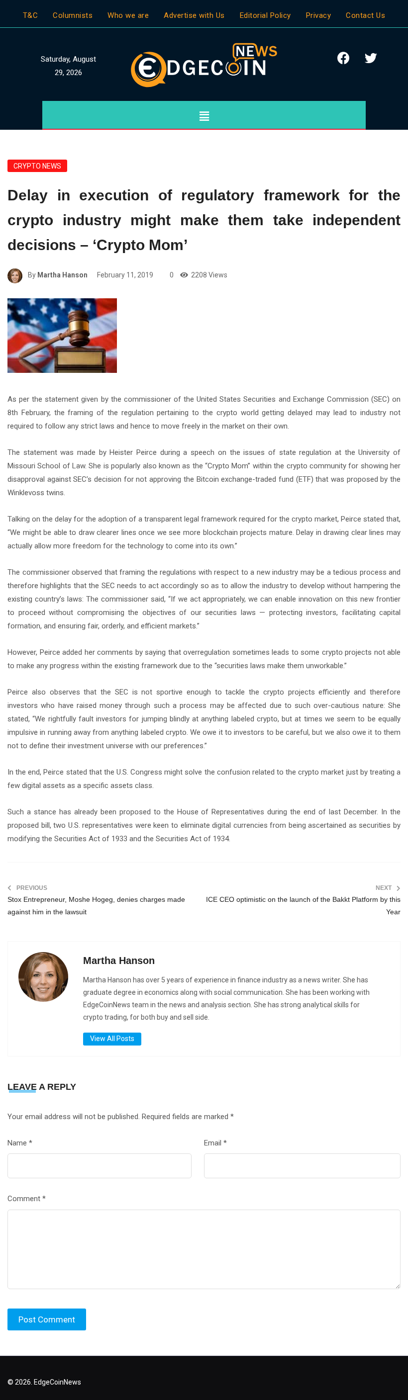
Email (215, 1142)
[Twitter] (370, 57)
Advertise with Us (194, 15)
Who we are (128, 15)
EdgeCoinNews (57, 1382)
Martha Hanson (62, 275)
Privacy (318, 15)
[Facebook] (343, 57)
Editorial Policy (265, 15)
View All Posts (112, 1039)
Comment (26, 1198)
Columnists (73, 15)
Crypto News (37, 166)
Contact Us (365, 15)
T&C (30, 15)
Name (19, 1142)
